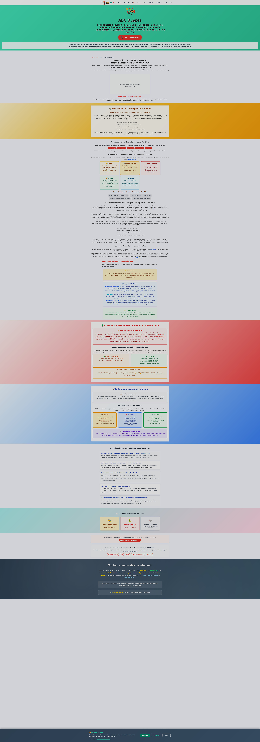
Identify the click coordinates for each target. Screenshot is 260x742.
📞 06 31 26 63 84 (130, 37)
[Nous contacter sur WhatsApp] (110, 2)
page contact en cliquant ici (136, 573)
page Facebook (147, 575)
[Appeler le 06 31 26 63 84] (114, 2)
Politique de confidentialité (103, 739)
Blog (144, 2)
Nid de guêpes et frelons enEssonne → (130, 540)
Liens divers (168, 2)
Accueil (119, 2)
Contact (158, 2)
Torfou (127, 554)
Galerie (151, 2)
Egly (122, 554)
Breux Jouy (149, 554)
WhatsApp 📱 (154, 570)
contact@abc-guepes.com (111, 573)
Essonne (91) (99, 57)
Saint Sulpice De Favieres (138, 554)
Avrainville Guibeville (113, 554)
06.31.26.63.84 (142, 570)
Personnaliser (156, 735)
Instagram (156, 575)
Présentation (128, 2)
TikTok (125, 577)
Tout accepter (144, 735)
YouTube (131, 577)
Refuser (167, 735)
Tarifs (138, 2)
